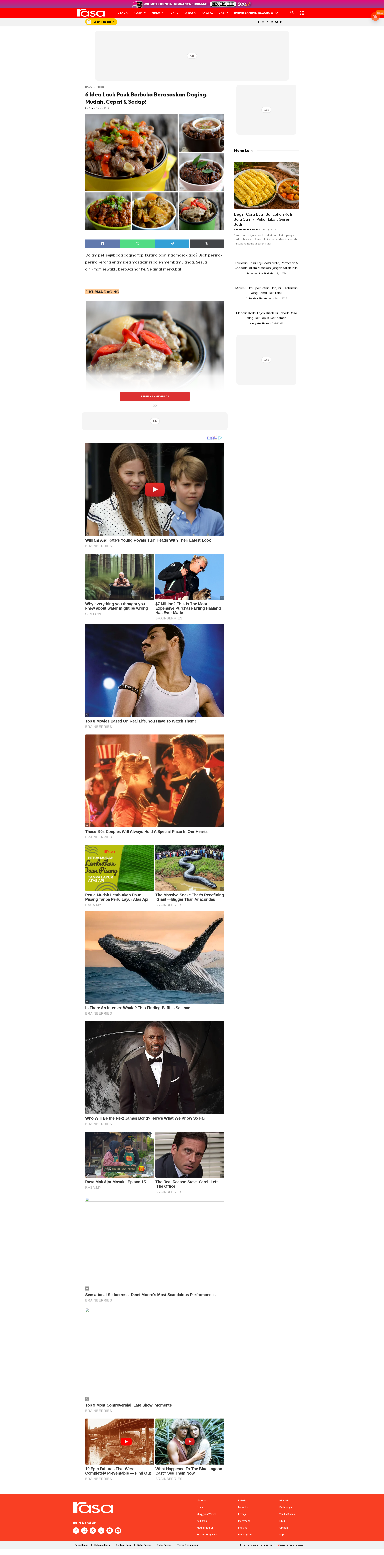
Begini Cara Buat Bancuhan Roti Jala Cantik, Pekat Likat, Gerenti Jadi (263, 219)
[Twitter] (267, 22)
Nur (91, 108)
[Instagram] (263, 22)
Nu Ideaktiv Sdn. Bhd (268, 1545)
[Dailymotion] (281, 22)
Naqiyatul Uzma (259, 323)
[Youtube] (276, 22)
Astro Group (298, 1545)
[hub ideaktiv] (302, 11)
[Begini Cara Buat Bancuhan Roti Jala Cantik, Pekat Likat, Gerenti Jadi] (266, 185)
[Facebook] (258, 22)
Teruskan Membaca (154, 396)
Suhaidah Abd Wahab (247, 229)
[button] (292, 13)
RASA (88, 86)
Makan (101, 86)
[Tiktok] (272, 22)
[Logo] (91, 13)
